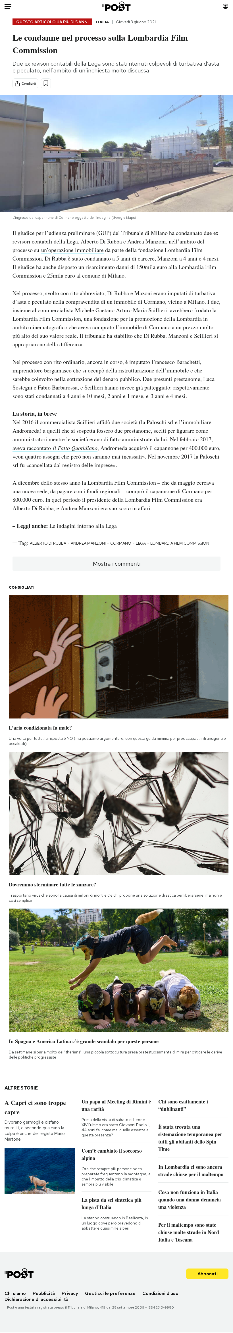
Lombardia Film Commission (179, 543)
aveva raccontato (55, 448)
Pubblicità (44, 1293)
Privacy (70, 1293)
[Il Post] (116, 6)
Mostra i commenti (116, 563)
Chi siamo (15, 1293)
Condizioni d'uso (160, 1293)
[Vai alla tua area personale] (225, 6)
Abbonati (207, 1274)
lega (141, 543)
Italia (102, 21)
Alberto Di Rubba (48, 543)
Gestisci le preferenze (110, 1293)
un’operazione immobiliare (72, 250)
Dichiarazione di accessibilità (36, 1299)
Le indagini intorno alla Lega (83, 526)
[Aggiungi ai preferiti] (46, 83)
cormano (120, 543)
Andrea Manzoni (88, 543)
